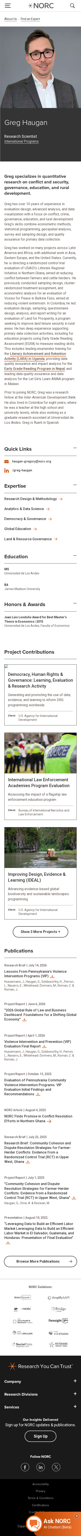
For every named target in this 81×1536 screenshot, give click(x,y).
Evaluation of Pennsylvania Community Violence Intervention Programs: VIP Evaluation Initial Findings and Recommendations (35, 1087)
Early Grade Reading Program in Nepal (34, 369)
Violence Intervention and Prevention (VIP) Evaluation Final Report (37, 1044)
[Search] (73, 5)
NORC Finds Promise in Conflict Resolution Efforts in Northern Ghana (38, 1118)
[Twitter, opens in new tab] (56, 1467)
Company (12, 1381)
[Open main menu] (7, 5)
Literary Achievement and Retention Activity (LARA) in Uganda (35, 356)
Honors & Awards (24, 605)
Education (16, 557)
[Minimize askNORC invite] (76, 1516)
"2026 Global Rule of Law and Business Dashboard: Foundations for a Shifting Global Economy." (40, 1015)
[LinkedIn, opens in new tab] (40, 1467)
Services (11, 1407)
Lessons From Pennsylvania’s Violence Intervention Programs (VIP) (35, 973)
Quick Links (18, 449)
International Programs (21, 141)
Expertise (15, 486)
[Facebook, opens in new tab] (25, 1467)
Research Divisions (21, 1394)
